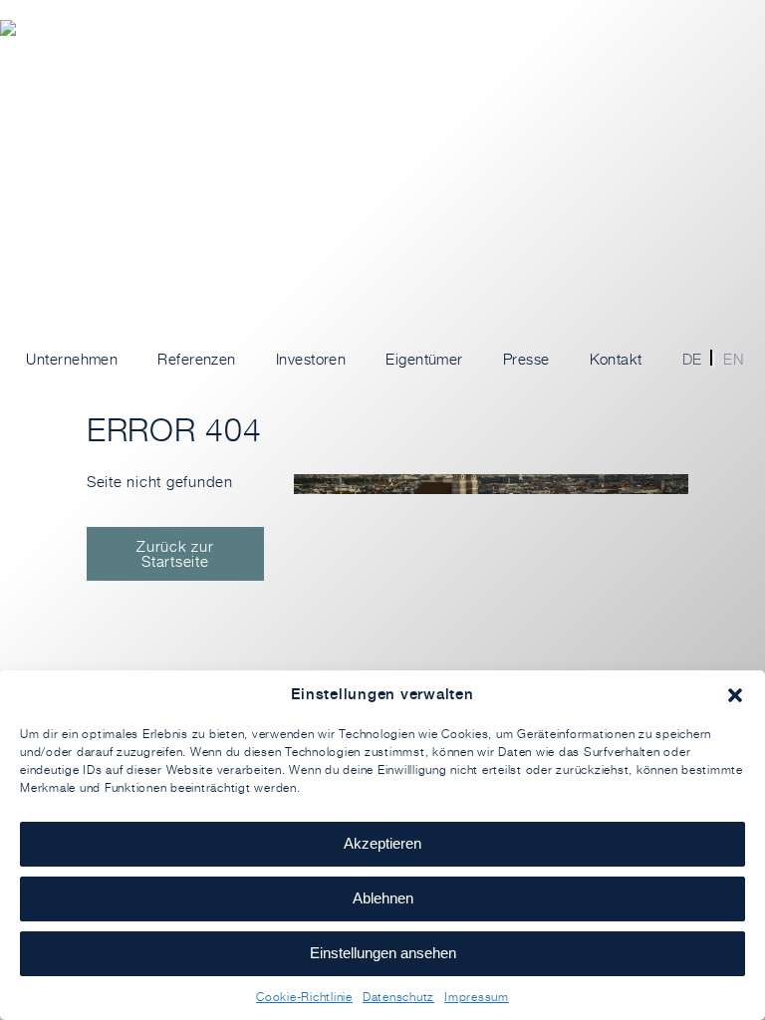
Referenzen (196, 359)
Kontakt (616, 359)
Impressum (476, 996)
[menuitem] (686, 359)
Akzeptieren (382, 843)
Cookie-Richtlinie (304, 996)
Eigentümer (424, 359)
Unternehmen (72, 359)
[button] (735, 695)
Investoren (311, 359)
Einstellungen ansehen (383, 952)
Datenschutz (398, 996)
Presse (526, 359)
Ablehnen (383, 898)
